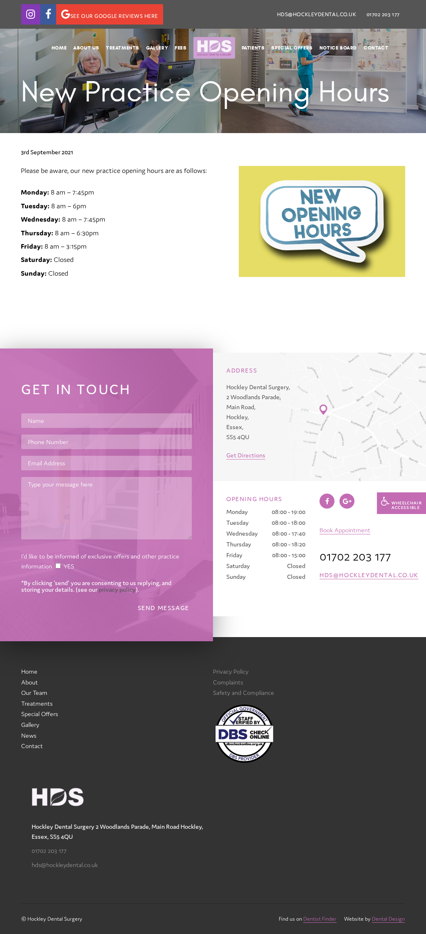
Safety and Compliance (243, 693)
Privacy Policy (230, 671)
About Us (86, 47)
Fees (180, 47)
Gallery (157, 47)
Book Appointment (345, 530)
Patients (253, 47)
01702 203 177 (49, 851)
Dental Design (388, 918)
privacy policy (117, 589)
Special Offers (291, 47)
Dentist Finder (320, 918)
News (28, 735)
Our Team (34, 693)
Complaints (228, 682)
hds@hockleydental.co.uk (317, 14)
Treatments (122, 47)
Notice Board (338, 47)
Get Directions (245, 455)
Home (59, 47)
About (29, 682)
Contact (376, 47)
